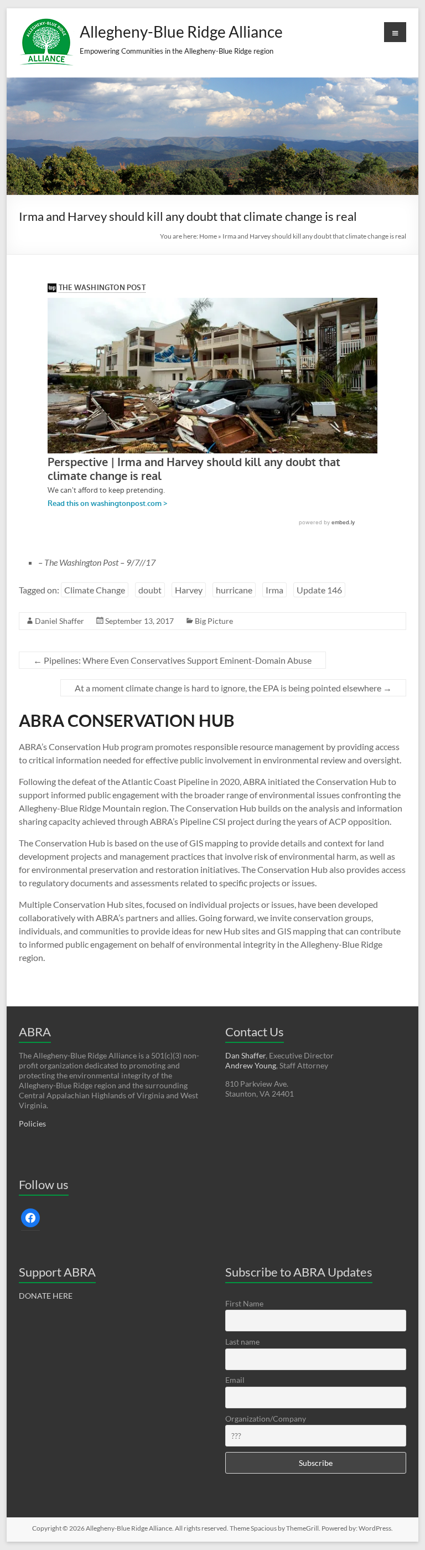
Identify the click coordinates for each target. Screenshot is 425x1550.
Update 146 (319, 590)
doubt (150, 590)
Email (235, 1379)
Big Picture (214, 621)
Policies (32, 1123)
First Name (244, 1303)
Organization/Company (265, 1418)
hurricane (234, 590)
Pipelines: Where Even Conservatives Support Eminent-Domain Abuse (172, 660)
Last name (242, 1341)
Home (208, 236)
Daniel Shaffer (59, 621)
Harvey (189, 590)
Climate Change (94, 590)
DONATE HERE (45, 1295)
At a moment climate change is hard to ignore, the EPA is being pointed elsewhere (233, 688)
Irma (274, 590)
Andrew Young (250, 1065)
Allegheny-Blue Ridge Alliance (181, 31)
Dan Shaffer (245, 1055)
